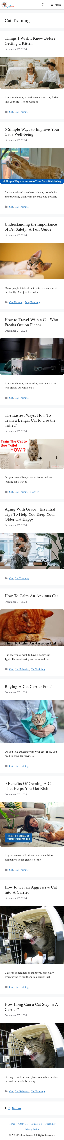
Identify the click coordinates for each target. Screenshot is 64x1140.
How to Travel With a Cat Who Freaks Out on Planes (31, 322)
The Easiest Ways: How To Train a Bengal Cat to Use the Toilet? (30, 420)
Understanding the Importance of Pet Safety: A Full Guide (31, 226)
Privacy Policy (32, 1129)
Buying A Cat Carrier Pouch (29, 686)
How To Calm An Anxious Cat (31, 595)
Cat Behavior (22, 669)
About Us (22, 1123)
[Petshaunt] (8, 4)
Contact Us (36, 1123)
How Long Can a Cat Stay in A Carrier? (31, 1006)
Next (16, 1108)
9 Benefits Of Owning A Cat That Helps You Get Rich (29, 786)
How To (34, 492)
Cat (11, 112)
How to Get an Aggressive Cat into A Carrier (31, 889)
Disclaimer (50, 1123)
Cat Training (22, 112)
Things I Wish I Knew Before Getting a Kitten (30, 40)
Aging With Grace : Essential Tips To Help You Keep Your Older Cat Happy (30, 514)
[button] (43, 4)
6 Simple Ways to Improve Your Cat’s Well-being (32, 131)
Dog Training (32, 302)
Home (12, 1123)
